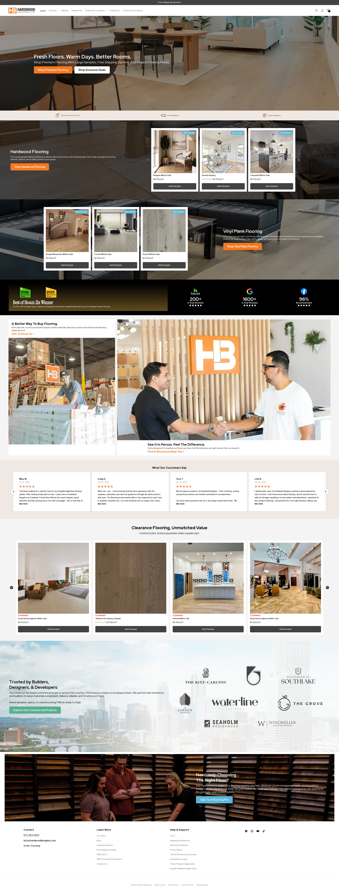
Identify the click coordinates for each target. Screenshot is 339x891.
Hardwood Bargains (144, 885)
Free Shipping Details (107, 850)
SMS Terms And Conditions (109, 859)
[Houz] (195, 291)
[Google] (250, 291)
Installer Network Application (183, 868)
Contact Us (102, 864)
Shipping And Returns (180, 840)
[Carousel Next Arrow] (298, 160)
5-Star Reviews (196, 302)
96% (304, 299)
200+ (196, 299)
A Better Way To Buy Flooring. (35, 324)
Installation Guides (178, 859)
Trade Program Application (182, 864)
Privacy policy (173, 885)
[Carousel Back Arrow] (148, 160)
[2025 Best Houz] (51, 292)
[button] (53, 10)
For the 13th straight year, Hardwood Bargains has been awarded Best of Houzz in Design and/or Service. (62, 306)
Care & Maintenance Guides (183, 854)
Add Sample (175, 186)
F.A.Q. (173, 836)
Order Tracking (32, 845)
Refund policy (160, 885)
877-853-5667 (31, 835)
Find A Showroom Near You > (166, 451)
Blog (99, 840)
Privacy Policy (176, 850)
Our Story (101, 836)
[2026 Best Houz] (25, 292)
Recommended (304, 302)
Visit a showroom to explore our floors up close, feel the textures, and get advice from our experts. (194, 448)
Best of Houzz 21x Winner (33, 302)
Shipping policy (202, 885)
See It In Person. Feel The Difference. (176, 444)
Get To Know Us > (23, 334)
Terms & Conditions (179, 845)
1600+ (249, 299)
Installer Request (105, 845)
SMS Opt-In (102, 854)
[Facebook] (304, 291)
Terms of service (187, 885)
